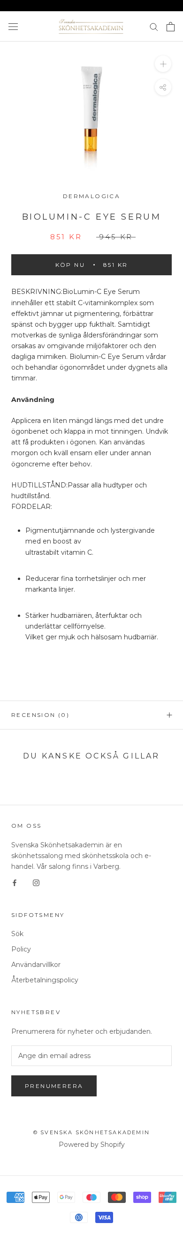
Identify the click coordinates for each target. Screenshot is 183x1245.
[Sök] (154, 26)
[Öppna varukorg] (171, 26)
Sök (17, 934)
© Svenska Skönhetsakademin (91, 1132)
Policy (21, 949)
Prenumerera (54, 1085)
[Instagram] (36, 882)
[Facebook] (14, 882)
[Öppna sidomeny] (13, 26)
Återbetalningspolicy (44, 980)
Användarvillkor (36, 964)
